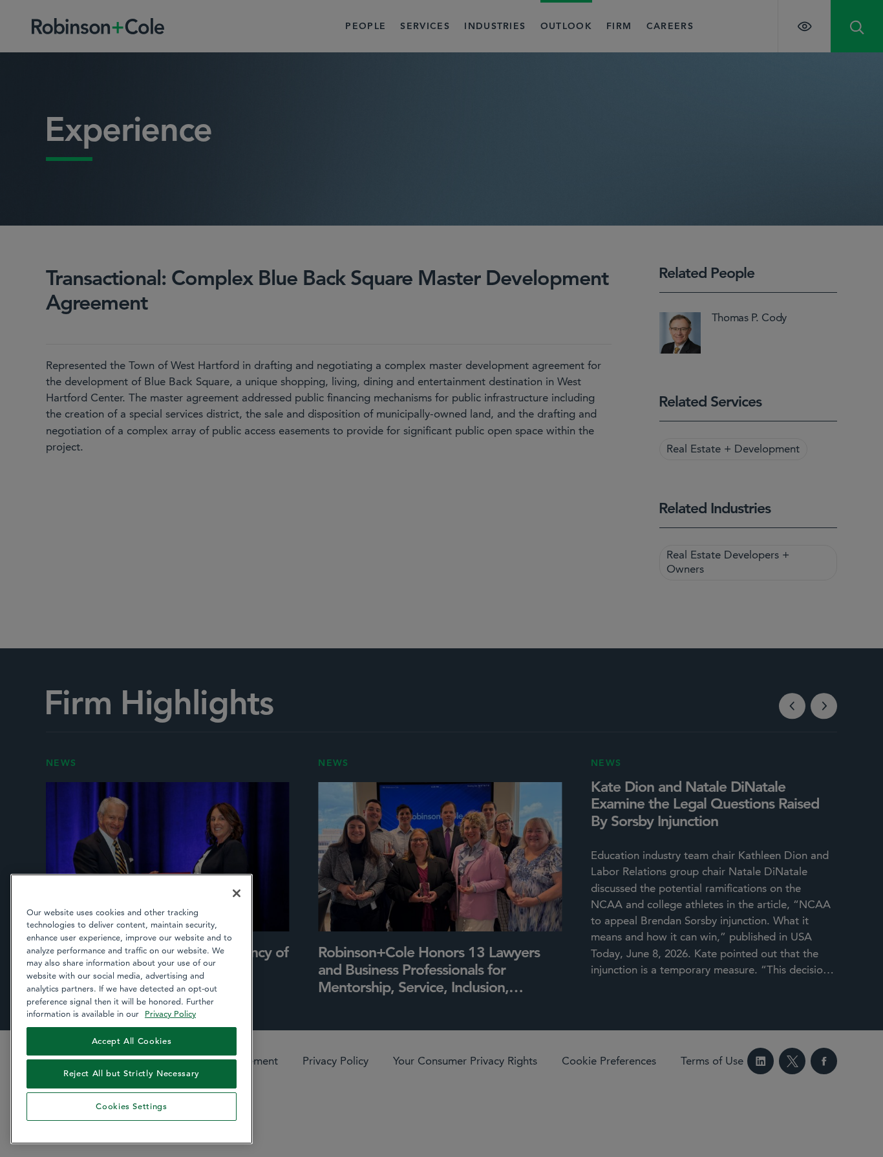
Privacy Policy (170, 1013)
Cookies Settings (131, 1106)
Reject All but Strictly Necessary (131, 1073)
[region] (131, 1009)
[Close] (236, 893)
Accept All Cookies (132, 1040)
